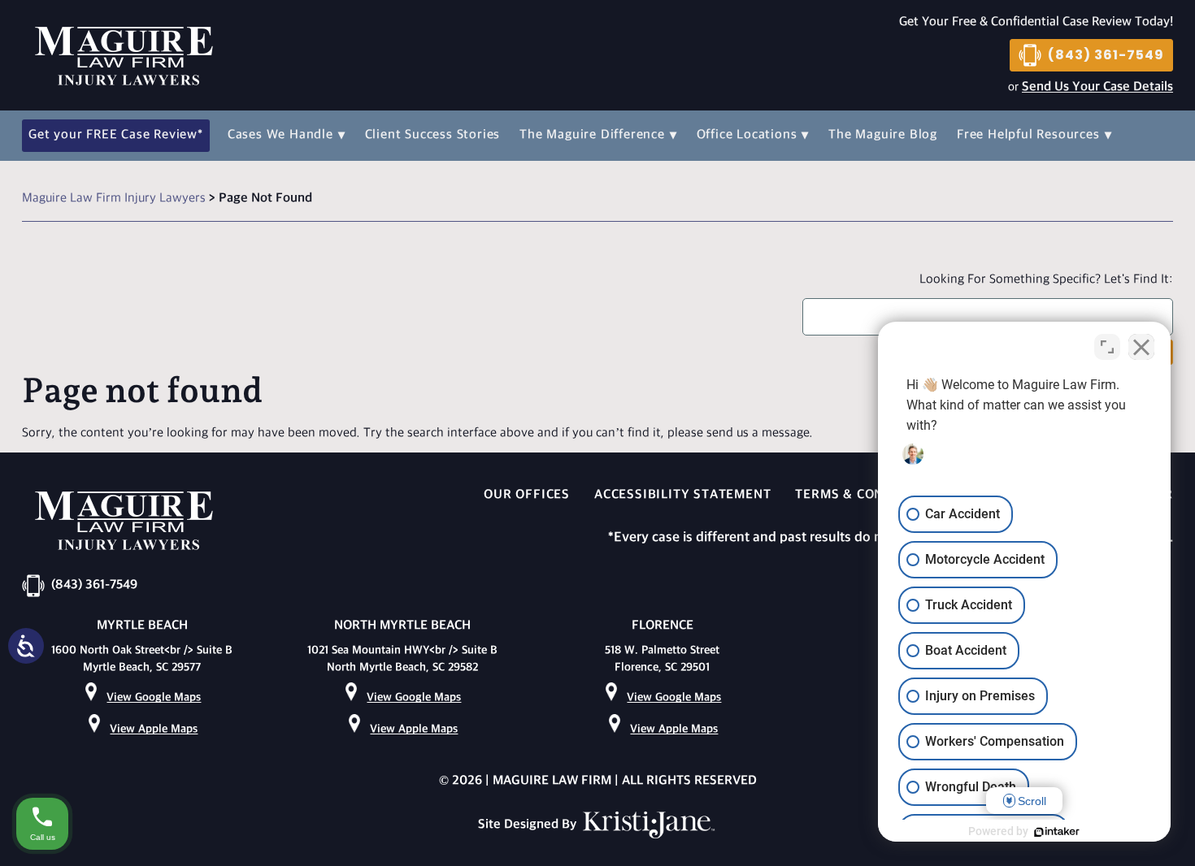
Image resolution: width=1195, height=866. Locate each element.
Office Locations (747, 135)
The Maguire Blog (882, 135)
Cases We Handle (280, 135)
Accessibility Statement (682, 495)
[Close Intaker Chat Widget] (1141, 347)
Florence (662, 626)
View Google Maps (153, 697)
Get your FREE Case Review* (115, 135)
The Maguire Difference (592, 135)
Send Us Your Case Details (1097, 87)
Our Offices (527, 495)
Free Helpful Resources (1028, 135)
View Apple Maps (154, 729)
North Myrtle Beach (402, 626)
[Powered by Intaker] (1056, 832)
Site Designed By (529, 825)
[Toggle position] (1107, 347)
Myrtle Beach (142, 626)
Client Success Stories (433, 135)
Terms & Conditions (866, 495)
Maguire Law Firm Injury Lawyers (114, 198)
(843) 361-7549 (1106, 54)
